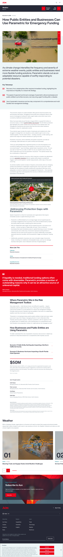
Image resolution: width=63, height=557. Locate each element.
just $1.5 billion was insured (31, 123)
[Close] (61, 550)
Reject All (47, 550)
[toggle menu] (60, 2)
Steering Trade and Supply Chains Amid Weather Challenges (22, 464)
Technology (32, 524)
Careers (4, 524)
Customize (47, 547)
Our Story (4, 522)
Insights (18, 527)
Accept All (47, 553)
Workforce (31, 530)
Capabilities (18, 522)
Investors (4, 527)
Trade (30, 522)
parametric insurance (20, 158)
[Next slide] (8, 470)
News (3, 530)
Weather (5, 7)
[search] (56, 2)
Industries (18, 524)
